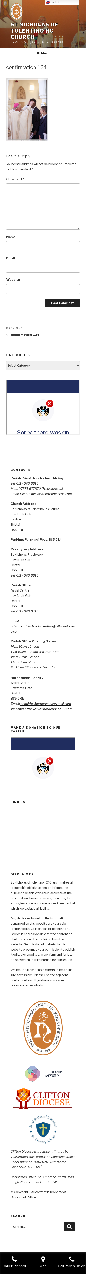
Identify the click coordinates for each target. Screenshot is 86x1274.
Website (13, 280)
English (54, 2)
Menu (45, 53)
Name (11, 237)
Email (10, 258)
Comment (15, 179)
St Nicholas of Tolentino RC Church (35, 30)
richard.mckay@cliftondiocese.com (46, 494)
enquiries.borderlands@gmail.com (45, 704)
